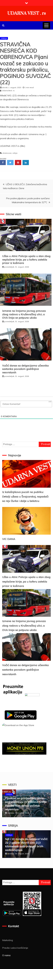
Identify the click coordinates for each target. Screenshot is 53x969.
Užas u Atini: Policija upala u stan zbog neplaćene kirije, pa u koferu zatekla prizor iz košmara (26, 259)
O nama (6, 955)
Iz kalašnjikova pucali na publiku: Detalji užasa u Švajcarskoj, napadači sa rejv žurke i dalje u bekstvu (25, 496)
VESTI (12, 784)
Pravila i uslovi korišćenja (15, 947)
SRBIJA (4, 38)
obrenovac (7, 153)
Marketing (7, 940)
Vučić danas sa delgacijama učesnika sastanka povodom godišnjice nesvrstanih (25, 369)
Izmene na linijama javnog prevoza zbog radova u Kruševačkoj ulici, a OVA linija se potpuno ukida (24, 314)
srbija (15, 153)
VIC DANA (8, 539)
